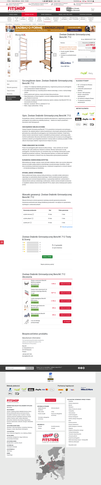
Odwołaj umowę (50, 400)
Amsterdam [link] (10, 437)
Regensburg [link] (27, 420)
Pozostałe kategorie (86, 14)
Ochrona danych (55, 408)
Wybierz (62, 43)
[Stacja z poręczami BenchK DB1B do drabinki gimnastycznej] (27, 283)
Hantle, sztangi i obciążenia (75, 418)
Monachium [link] (10, 420)
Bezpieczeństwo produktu (11, 98)
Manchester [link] (18, 429)
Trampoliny (71, 411)
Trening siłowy (29, 14)
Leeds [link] (13, 427)
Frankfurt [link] (23, 415)
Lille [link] (8, 451)
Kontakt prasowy (55, 426)
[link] (66, 53)
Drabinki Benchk (41, 24)
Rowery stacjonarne (73, 403)
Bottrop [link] (9, 413)
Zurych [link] (20, 443)
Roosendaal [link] (10, 439)
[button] (9, 36)
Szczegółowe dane (12, 81)
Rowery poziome (73, 422)
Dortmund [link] (22, 413)
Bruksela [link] (15, 447)
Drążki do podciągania (74, 438)
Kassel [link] (29, 416)
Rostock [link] (9, 421)
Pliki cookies (41, 411)
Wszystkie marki (72, 445)
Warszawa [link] (9, 407)
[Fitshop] (17, 9)
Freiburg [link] (28, 415)
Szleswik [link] (20, 421)
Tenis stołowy (72, 413)
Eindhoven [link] (25, 437)
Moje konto (89, 1)
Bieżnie (70, 405)
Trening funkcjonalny (26, 24)
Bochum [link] (26, 411)
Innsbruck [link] (12, 433)
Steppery (71, 428)
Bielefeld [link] (21, 411)
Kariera (22, 1)
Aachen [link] (8, 411)
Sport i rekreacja (46, 14)
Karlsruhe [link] (24, 416)
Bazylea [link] (9, 443)
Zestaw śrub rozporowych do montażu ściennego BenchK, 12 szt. (39, 291)
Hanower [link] (14, 416)
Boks (70, 420)
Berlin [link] (17, 411)
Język (83, 1)
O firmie (9, 1)
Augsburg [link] (13, 411)
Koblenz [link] (9, 418)
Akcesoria (9, 94)
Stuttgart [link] (25, 421)
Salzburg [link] (25, 433)
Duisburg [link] (15, 415)
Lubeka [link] (20, 418)
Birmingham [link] (18, 427)
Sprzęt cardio (13, 14)
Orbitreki (71, 401)
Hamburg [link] (9, 416)
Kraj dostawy (76, 1)
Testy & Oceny (11, 90)
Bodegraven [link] (16, 437)
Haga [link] (20, 437)
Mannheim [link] (25, 418)
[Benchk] (20, 34)
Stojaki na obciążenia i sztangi (76, 430)
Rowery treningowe (73, 416)
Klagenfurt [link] (17, 433)
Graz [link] (8, 433)
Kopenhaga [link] (9, 455)
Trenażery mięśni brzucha (75, 434)
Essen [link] (18, 415)
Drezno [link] (27, 413)
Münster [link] (15, 420)
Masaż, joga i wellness (65, 14)
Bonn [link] (30, 411)
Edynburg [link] (29, 427)
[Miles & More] (87, 388)
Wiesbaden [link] (30, 421)
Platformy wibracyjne (74, 441)
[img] (73, 62)
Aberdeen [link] (9, 427)
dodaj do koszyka (87, 60)
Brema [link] (18, 413)
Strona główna (9, 24)
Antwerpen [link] (9, 447)
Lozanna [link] (16, 443)
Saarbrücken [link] (14, 421)
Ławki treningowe (73, 414)
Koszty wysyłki (41, 413)
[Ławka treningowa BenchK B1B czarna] (27, 301)
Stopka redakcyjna (16, 1)
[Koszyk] (93, 9)
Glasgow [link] (9, 429)
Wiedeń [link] (30, 433)
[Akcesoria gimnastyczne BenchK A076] (27, 308)
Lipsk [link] (16, 418)
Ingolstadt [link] (19, 416)
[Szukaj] (58, 9)
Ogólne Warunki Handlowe (42, 409)
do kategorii (67, 321)
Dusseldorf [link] (9, 415)
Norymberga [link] (21, 420)
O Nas (52, 411)
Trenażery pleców (73, 436)
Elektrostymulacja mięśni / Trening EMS (78, 440)
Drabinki (34, 24)
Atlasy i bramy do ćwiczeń (75, 409)
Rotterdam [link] (15, 439)
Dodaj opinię (47, 257)
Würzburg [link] (9, 423)
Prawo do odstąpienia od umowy (56, 414)
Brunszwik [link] (13, 413)
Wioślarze (71, 407)
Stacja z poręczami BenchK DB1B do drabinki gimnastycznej (38, 282)
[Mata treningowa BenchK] (27, 315)
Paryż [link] (10, 451)
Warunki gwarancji (12, 87)
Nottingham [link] (25, 429)
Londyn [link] (13, 429)
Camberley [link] (24, 427)
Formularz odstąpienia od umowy (43, 418)
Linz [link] (22, 433)
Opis (8, 84)
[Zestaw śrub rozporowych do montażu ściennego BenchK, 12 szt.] (27, 292)
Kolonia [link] (13, 418)
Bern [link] (12, 443)
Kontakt (27, 1)
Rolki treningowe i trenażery (75, 426)
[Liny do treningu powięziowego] (27, 321)
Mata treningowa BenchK (38, 313)
